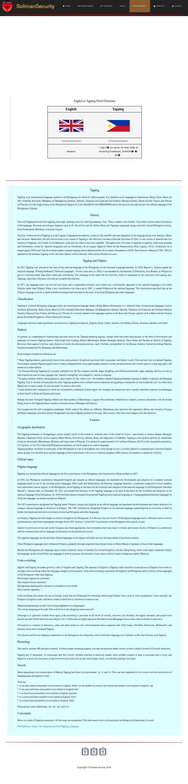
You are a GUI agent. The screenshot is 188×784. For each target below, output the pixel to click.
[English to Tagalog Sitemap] (85, 752)
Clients (178, 6)
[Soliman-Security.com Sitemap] (103, 752)
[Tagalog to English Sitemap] (94, 752)
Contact (160, 6)
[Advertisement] (94, 58)
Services (107, 6)
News (123, 6)
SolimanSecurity (30, 6)
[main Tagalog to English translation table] (118, 135)
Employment (86, 6)
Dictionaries (139, 6)
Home (68, 6)
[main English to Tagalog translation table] (71, 135)
